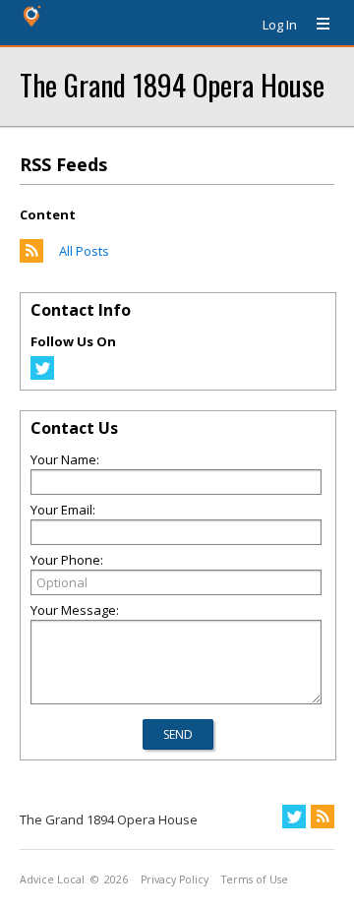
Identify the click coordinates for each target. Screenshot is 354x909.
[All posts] (31, 258)
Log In (280, 24)
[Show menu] (315, 24)
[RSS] (322, 816)
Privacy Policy (174, 879)
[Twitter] (42, 375)
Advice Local (52, 879)
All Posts (84, 251)
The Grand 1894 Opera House (172, 84)
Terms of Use (254, 879)
